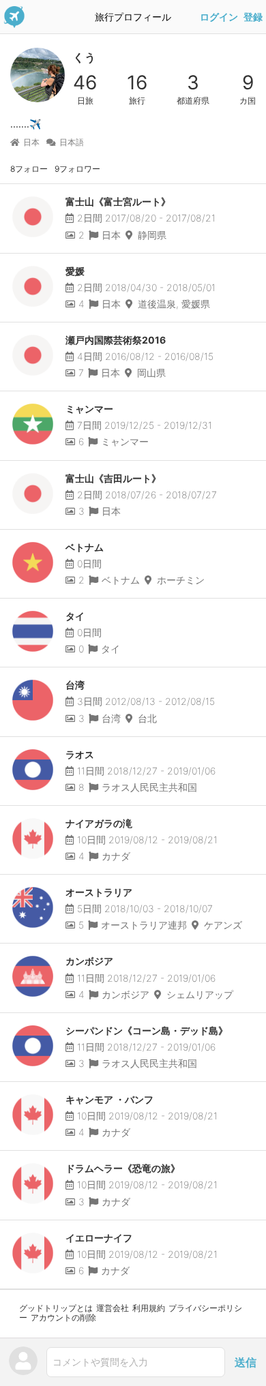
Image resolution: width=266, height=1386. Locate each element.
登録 (253, 17)
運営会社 (112, 1308)
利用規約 (148, 1308)
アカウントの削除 (63, 1317)
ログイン (219, 17)
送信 (245, 1362)
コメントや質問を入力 (100, 1362)
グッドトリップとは (56, 1308)
